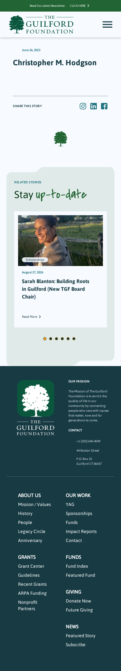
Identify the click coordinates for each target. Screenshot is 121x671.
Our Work (78, 495)
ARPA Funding (32, 593)
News (72, 626)
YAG (70, 504)
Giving (73, 591)
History (25, 513)
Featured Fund (80, 575)
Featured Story (81, 635)
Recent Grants (32, 584)
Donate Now (78, 600)
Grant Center (31, 566)
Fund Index (77, 566)
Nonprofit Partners (27, 605)
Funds (72, 522)
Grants (27, 557)
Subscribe (76, 644)
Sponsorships (79, 513)
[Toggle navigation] (107, 24)
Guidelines (29, 575)
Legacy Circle (31, 531)
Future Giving (79, 609)
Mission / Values (34, 504)
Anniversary (30, 540)
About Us (29, 495)
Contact (74, 540)
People (25, 522)
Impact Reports (81, 531)
